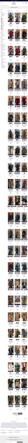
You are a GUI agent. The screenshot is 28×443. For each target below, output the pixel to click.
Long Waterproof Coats (3, 59)
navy (3, 25)
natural (3, 24)
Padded (2, 60)
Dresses (2, 50)
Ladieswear (2, 44)
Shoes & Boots (3, 53)
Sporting (2, 56)
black (3, 18)
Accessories (2, 54)
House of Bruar (3, 39)
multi (3, 23)
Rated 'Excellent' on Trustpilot (14, 0)
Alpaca (2, 33)
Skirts (1, 51)
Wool (2, 64)
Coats (1, 57)
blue (3, 19)
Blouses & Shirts (3, 45)
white (3, 29)
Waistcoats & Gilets (3, 55)
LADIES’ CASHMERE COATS (3, 430)
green (3, 21)
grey (3, 22)
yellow (3, 30)
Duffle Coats (3, 14)
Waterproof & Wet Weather (3, 67)
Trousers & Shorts (3, 49)
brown (3, 20)
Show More (15, 413)
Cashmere (2, 61)
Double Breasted (4, 13)
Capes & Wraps (3, 52)
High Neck (3, 15)
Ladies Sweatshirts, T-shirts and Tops (3, 46)
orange (3, 26)
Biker (2, 12)
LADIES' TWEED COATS (24, 430)
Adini (2, 40)
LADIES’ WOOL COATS (17, 432)
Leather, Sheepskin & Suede (4, 63)
